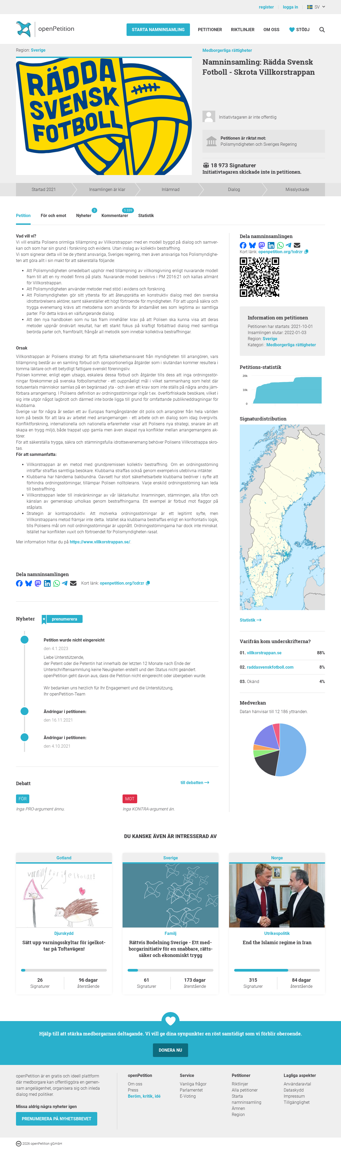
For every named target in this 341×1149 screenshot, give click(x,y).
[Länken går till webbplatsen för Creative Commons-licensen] (19, 1143)
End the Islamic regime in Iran (277, 942)
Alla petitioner (245, 1090)
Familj (170, 933)
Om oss (271, 29)
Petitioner (210, 29)
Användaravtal (297, 1083)
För (23, 798)
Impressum (294, 1096)
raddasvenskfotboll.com (270, 667)
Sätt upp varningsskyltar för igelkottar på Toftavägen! (63, 945)
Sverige (38, 50)
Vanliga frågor (193, 1083)
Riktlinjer (242, 29)
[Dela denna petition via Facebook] (19, 583)
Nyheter (83, 213)
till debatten (192, 782)
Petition (23, 215)
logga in (290, 7)
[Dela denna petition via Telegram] (64, 583)
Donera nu (170, 1050)
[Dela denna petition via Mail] (73, 583)
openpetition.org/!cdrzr (122, 583)
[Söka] (322, 30)
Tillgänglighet (297, 1102)
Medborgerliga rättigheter (227, 50)
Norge (277, 858)
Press (133, 1090)
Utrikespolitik (277, 933)
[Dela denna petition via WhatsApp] (56, 583)
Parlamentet (191, 1090)
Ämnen (238, 1108)
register (266, 7)
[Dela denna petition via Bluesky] (28, 583)
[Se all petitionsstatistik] (282, 608)
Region (238, 1114)
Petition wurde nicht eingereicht (74, 640)
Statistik (146, 215)
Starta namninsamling (158, 29)
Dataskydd (294, 1090)
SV (316, 7)
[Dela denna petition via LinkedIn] (47, 583)
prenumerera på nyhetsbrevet (56, 1118)
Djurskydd (64, 933)
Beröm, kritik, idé (144, 1096)
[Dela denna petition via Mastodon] (38, 583)
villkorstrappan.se (264, 652)
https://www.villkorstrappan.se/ (100, 541)
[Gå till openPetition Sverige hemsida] (45, 29)
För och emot (53, 215)
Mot (130, 798)
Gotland (63, 858)
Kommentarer (115, 213)
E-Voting (188, 1096)
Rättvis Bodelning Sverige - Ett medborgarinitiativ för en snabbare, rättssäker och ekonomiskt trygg (171, 948)
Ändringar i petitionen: (65, 711)
